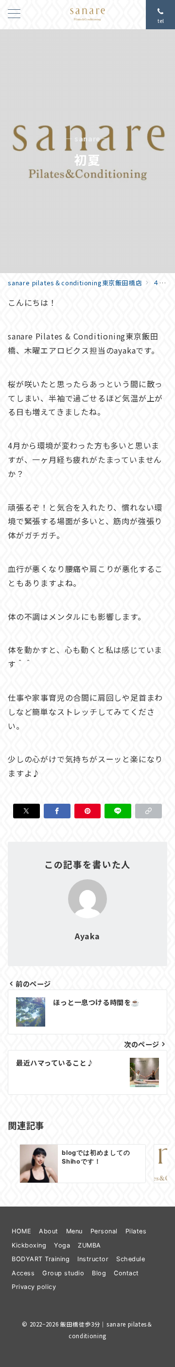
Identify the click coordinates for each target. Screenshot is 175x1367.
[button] (148, 811)
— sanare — (87, 139)
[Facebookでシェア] (57, 811)
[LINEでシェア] (118, 811)
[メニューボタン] (14, 14)
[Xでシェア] (26, 811)
